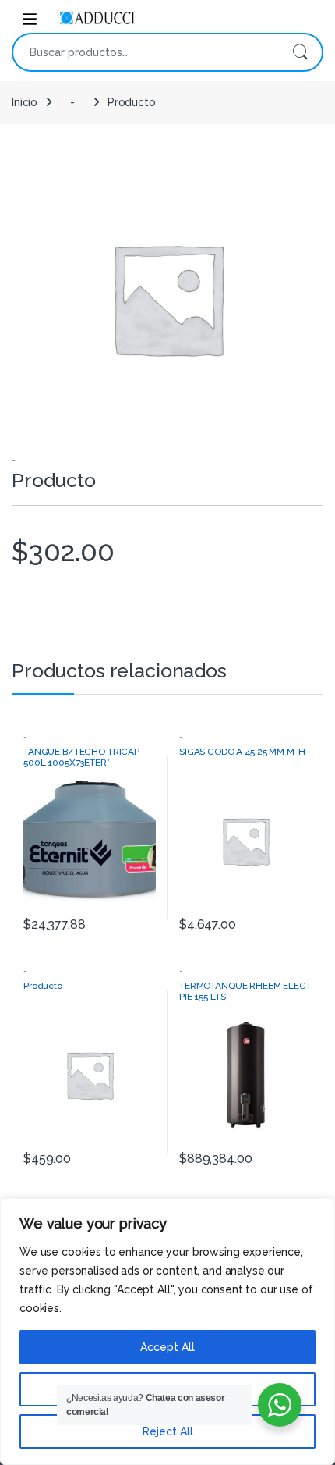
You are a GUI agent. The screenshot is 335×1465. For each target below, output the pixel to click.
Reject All (168, 1431)
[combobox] (145, 52)
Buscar (300, 52)
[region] (167, 1331)
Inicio (24, 102)
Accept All (167, 1347)
